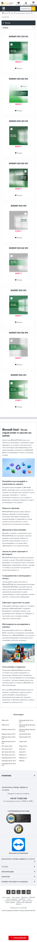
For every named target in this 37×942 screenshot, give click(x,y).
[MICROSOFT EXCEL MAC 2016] (18, 347)
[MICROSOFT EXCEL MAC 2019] (18, 262)
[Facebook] (8, 892)
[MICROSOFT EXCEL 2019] (18, 220)
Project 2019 (23, 746)
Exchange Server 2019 (9, 758)
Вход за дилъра (16, 897)
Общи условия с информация (24, 902)
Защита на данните (10, 902)
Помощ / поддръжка (11, 899)
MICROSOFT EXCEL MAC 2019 (18, 248)
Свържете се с (22, 899)
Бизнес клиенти (6, 897)
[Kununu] (23, 892)
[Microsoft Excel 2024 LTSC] (18, 51)
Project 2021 (23, 741)
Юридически (24, 897)
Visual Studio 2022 (25, 734)
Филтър (7, 23)
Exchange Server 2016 (9, 761)
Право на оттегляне (27, 900)
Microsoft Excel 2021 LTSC (18, 121)
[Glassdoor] (18, 892)
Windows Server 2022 (8, 729)
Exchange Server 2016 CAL (26, 721)
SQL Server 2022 (7, 746)
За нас (29, 899)
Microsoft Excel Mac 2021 (18, 163)
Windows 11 (23, 755)
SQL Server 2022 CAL (8, 752)
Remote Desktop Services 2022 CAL (27, 725)
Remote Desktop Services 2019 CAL (27, 730)
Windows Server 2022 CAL (8, 737)
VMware (21, 761)
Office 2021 (5, 720)
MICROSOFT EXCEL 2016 (18, 290)
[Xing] (13, 892)
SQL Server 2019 (7, 749)
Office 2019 (5, 725)
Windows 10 (23, 758)
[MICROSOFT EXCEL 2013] (18, 389)
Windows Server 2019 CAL (8, 742)
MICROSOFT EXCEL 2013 (18, 375)
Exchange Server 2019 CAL (9, 764)
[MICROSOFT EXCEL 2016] (18, 305)
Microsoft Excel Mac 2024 (18, 79)
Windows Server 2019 (8, 734)
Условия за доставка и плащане (13, 900)
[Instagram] (29, 892)
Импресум (18, 904)
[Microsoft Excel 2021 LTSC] (18, 135)
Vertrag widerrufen (19, 938)
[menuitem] (33, 3)
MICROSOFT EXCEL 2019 (18, 206)
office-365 (32, 897)
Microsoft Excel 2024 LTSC (18, 36)
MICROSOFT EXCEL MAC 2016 (18, 333)
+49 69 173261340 (18, 798)
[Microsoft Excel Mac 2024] (18, 93)
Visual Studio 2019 (25, 737)
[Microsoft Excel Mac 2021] (18, 178)
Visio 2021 (22, 749)
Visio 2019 (22, 752)
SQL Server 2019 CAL (8, 755)
